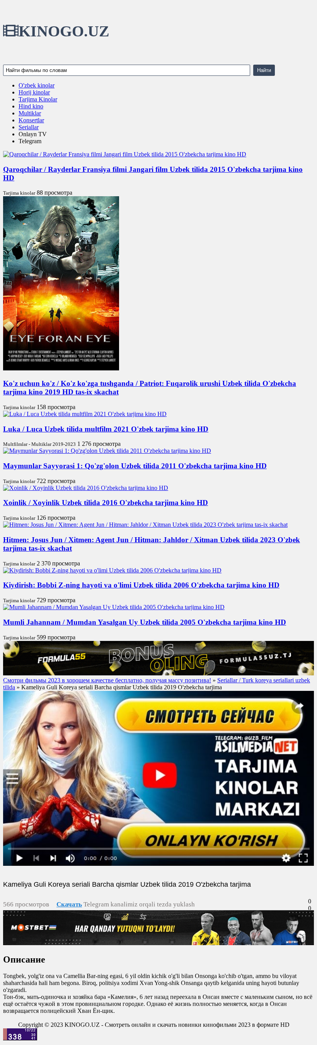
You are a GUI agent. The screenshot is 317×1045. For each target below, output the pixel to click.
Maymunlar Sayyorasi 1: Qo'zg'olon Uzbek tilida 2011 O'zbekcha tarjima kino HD (135, 466)
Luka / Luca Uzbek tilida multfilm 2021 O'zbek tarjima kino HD (105, 429)
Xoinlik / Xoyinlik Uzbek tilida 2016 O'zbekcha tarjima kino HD (105, 503)
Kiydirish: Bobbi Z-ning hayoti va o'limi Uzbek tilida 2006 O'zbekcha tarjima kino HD (141, 585)
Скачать (69, 904)
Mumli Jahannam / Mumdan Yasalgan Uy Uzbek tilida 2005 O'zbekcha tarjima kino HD (144, 622)
